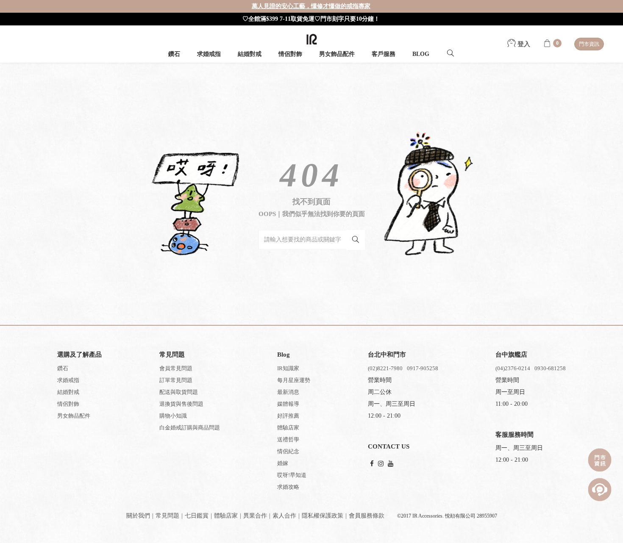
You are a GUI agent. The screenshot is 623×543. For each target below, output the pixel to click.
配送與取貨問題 (178, 392)
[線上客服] (600, 490)
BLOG (420, 54)
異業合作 (255, 516)
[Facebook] (372, 464)
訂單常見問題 (175, 380)
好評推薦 (288, 416)
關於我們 (138, 516)
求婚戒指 (209, 54)
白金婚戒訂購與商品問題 (189, 427)
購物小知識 (173, 416)
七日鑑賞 (197, 516)
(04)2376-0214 (512, 368)
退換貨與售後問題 (181, 404)
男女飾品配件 (337, 54)
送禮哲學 (288, 439)
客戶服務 (383, 54)
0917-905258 (422, 368)
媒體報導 (288, 404)
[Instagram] (381, 464)
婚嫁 (282, 463)
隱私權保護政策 (322, 516)
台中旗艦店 (511, 354)
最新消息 (288, 392)
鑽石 (174, 54)
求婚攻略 (288, 487)
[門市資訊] (600, 460)
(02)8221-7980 (385, 368)
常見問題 (167, 516)
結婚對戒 (249, 54)
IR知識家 (288, 368)
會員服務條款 (366, 516)
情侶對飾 (290, 54)
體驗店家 (288, 427)
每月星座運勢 (293, 380)
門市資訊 (589, 44)
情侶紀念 (288, 451)
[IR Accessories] (311, 39)
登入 (523, 44)
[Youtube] (390, 464)
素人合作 (284, 516)
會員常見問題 (175, 368)
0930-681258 (550, 368)
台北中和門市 (387, 354)
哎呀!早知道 (291, 475)
